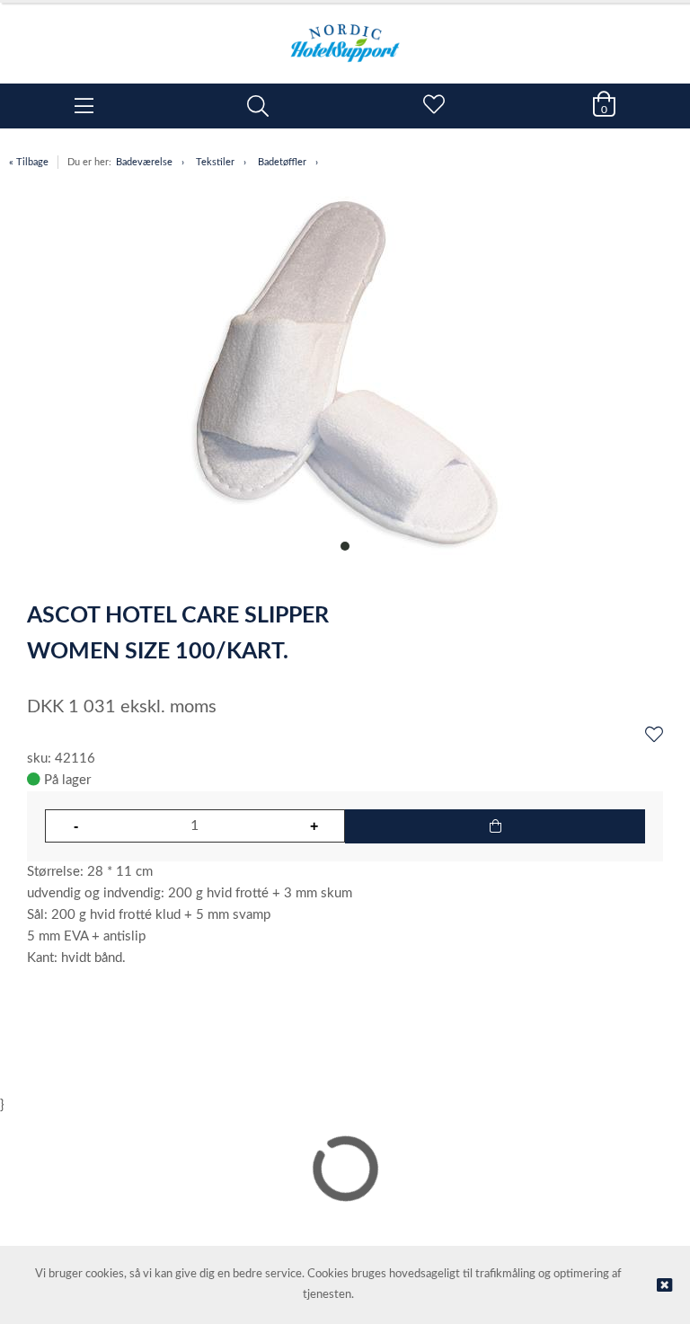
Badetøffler (282, 162)
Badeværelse (144, 162)
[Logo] (345, 34)
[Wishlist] (654, 736)
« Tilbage (29, 162)
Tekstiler (215, 162)
